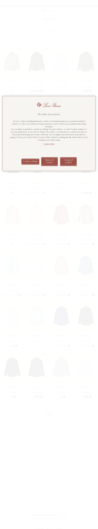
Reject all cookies (49, 161)
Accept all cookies (68, 161)
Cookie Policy (49, 144)
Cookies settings (30, 161)
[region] (49, 133)
